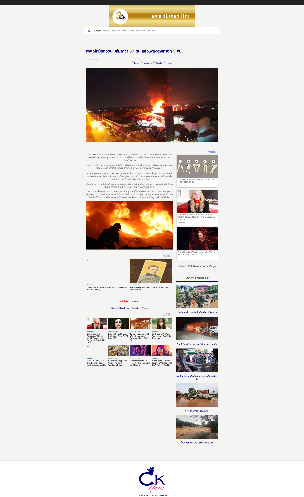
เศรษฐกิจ (116, 30)
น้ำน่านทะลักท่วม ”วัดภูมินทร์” (197, 411)
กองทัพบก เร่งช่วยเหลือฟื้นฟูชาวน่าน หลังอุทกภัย (197, 312)
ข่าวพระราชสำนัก (143, 30)
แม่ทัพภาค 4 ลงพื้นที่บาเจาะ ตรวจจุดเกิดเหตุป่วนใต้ (197, 377)
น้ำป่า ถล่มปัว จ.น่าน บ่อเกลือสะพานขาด (197, 442)
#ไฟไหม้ (134, 301)
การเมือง (106, 30)
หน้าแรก (98, 30)
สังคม (124, 30)
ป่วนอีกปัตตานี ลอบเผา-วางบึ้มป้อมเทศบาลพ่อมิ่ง (197, 344)
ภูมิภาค (131, 30)
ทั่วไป (154, 30)
